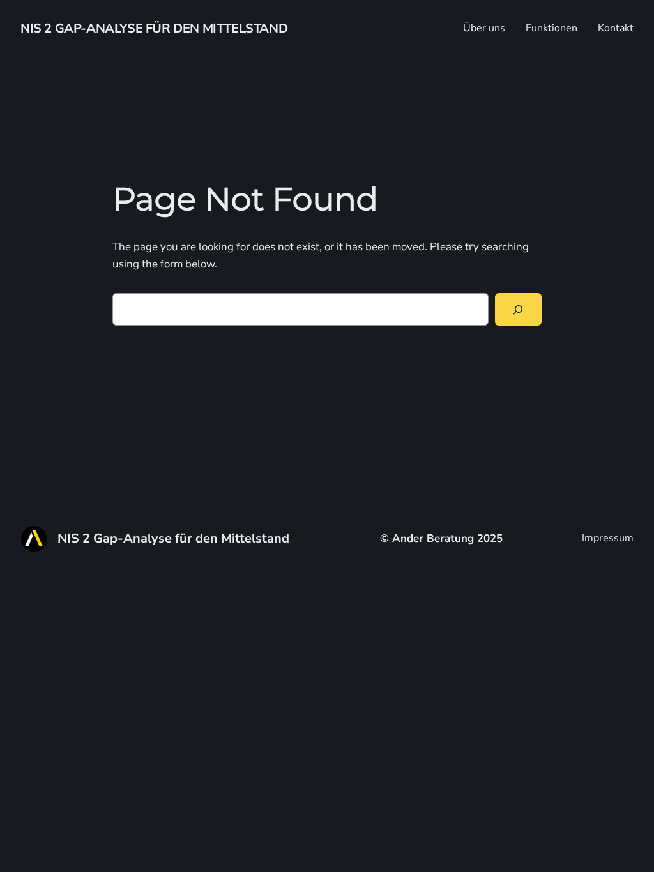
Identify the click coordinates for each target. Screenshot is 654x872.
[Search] (518, 309)
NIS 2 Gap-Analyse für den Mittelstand (153, 28)
